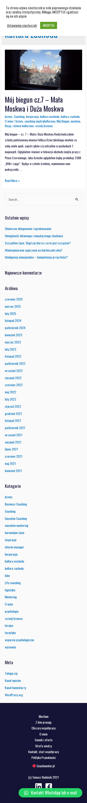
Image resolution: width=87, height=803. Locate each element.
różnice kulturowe (23, 125)
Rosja (8, 125)
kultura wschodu (49, 116)
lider (7, 575)
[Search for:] (43, 199)
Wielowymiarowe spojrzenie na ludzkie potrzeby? (33, 250)
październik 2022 (15, 363)
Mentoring (11, 597)
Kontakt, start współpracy (43, 751)
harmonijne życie (14, 532)
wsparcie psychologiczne (19, 640)
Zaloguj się (11, 673)
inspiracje (10, 539)
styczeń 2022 (13, 406)
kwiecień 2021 (13, 470)
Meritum (43, 716)
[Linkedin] (38, 786)
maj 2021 (10, 463)
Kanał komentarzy (15, 687)
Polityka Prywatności (44, 757)
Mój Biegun (63, 121)
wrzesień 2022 (14, 370)
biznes (9, 116)
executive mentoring (16, 525)
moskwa (75, 121)
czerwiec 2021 (14, 456)
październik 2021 (15, 427)
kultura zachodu (70, 116)
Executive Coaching (16, 518)
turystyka (10, 632)
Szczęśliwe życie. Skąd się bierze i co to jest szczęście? (38, 243)
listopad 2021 (13, 420)
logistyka (10, 590)
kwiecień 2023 (13, 335)
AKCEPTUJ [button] (48, 25)
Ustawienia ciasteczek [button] (22, 25)
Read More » (12, 180)
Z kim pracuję (43, 722)
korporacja (32, 116)
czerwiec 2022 (14, 384)
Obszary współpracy (43, 728)
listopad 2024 (13, 320)
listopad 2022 (13, 356)
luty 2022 (10, 399)
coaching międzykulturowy (40, 121)
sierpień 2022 (13, 378)
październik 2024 (15, 327)
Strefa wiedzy (43, 746)
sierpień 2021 (13, 442)
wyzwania (10, 647)
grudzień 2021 (13, 413)
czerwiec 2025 (14, 299)
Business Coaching (16, 504)
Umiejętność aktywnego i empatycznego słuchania (34, 235)
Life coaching (13, 582)
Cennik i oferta (43, 740)
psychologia (12, 611)
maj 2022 (10, 392)
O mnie (9, 121)
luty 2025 (10, 313)
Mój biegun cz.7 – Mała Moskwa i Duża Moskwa (34, 104)
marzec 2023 (13, 342)
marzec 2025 (13, 306)
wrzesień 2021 (14, 435)
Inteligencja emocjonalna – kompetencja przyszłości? (36, 257)
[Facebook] (48, 786)
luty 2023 (10, 349)
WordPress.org (14, 695)
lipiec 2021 (11, 449)
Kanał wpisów (13, 680)
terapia (9, 625)
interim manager (14, 547)
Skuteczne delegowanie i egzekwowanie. (28, 228)
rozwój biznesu (44, 125)
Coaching (19, 116)
